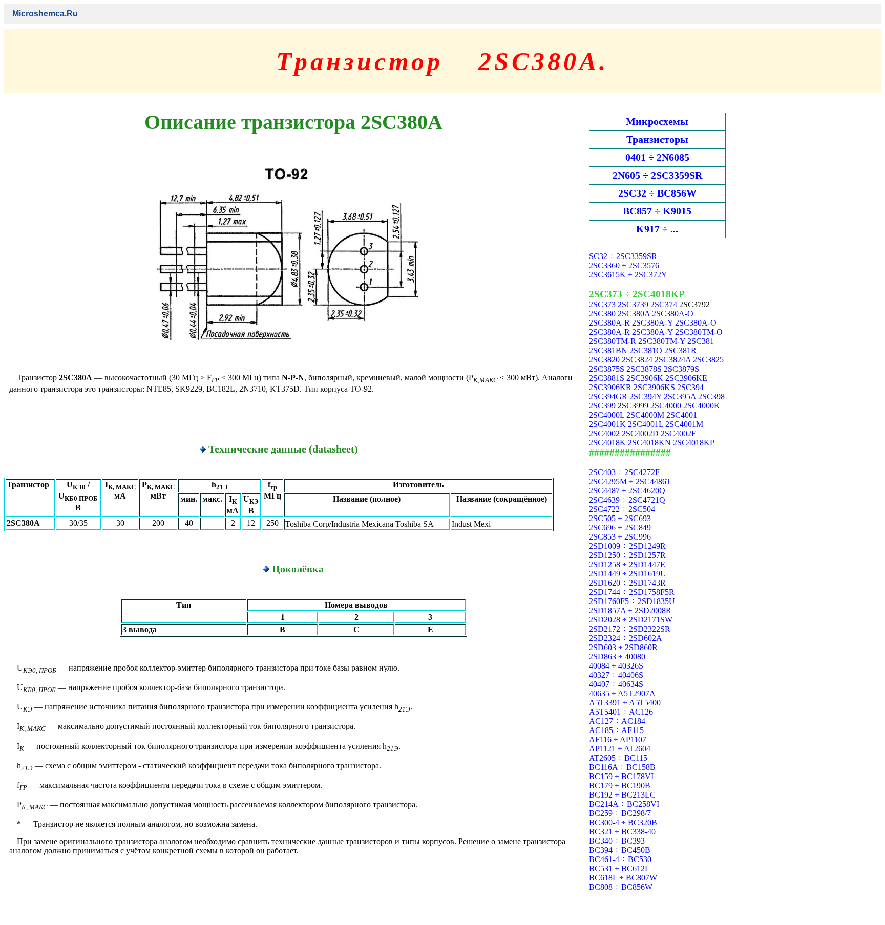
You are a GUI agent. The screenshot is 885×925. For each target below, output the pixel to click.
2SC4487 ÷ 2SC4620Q (627, 490)
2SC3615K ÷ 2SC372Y (628, 274)
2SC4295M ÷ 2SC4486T (630, 481)
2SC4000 (665, 405)
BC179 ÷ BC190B (619, 785)
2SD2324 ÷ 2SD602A (625, 638)
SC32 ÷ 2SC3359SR (623, 256)
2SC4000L (606, 415)
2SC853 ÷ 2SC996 (620, 536)
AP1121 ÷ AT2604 (619, 748)
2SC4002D (640, 433)
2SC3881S (606, 378)
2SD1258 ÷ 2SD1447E (627, 564)
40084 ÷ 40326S (616, 665)
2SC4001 (681, 415)
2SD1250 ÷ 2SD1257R (627, 555)
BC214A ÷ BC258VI (624, 804)
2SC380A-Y (652, 322)
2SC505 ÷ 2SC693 (620, 518)
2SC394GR (608, 396)
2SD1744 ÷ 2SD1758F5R (632, 592)
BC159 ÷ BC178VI (621, 776)
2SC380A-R (609, 322)
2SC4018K (607, 442)
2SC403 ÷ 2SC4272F (624, 472)
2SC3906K (644, 378)
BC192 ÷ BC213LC (622, 794)
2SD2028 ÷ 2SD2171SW (630, 619)
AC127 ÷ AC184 (617, 721)
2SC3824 (637, 359)
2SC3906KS (654, 387)
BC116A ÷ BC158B (622, 767)
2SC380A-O (672, 313)
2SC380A (634, 313)
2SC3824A (673, 359)
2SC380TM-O (699, 332)
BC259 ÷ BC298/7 (620, 813)
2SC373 (602, 304)
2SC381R (680, 350)
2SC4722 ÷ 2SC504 (622, 509)
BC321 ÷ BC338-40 (622, 831)
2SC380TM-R (612, 341)
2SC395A (680, 396)
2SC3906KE (686, 378)
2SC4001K (607, 424)
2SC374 (663, 304)
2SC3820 (604, 359)
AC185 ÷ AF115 (616, 730)
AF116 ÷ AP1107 (617, 739)
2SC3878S (644, 368)
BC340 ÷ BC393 (617, 840)
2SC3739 (633, 304)
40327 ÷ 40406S (616, 675)
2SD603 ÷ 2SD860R (623, 647)
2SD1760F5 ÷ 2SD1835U (632, 601)
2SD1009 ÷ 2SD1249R (627, 546)
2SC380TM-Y (661, 341)
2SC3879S (681, 368)
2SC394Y (645, 396)
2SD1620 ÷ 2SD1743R (627, 582)
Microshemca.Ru (45, 13)
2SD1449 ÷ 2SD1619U (627, 573)
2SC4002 (604, 433)
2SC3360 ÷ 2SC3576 (624, 265)
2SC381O (645, 350)
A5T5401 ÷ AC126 (621, 711)
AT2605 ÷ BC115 (618, 758)
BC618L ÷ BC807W (623, 877)
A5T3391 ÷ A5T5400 (625, 702)
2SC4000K (701, 405)
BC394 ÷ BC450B (619, 850)
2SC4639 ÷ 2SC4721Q (627, 500)
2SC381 (700, 341)
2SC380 (602, 313)
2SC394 (690, 387)
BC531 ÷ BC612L (619, 868)
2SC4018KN (649, 442)
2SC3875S (606, 368)
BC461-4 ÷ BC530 (620, 859)
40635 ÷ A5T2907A (622, 693)
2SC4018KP (693, 442)
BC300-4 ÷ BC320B (623, 822)
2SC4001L (645, 424)
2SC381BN (608, 350)
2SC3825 (708, 359)
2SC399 (602, 405)
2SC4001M (684, 424)
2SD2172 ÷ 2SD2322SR (629, 629)
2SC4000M (645, 415)
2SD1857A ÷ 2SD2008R (630, 610)
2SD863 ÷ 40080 (617, 656)
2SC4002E (679, 433)
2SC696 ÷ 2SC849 (620, 527)
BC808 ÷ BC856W (620, 887)
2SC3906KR (610, 387)
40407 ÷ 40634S (616, 684)
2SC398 (711, 396)
